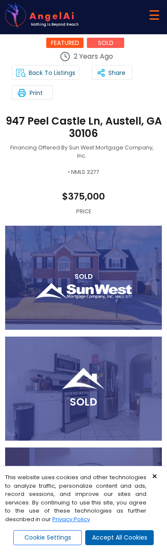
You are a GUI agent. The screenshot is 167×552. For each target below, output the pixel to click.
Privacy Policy (71, 519)
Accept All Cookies (119, 537)
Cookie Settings (47, 537)
